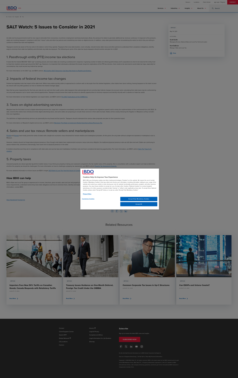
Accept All (139, 204)
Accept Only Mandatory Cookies (138, 199)
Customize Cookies (88, 199)
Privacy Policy (87, 194)
